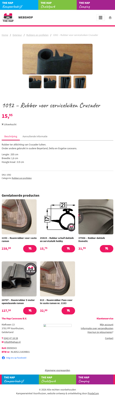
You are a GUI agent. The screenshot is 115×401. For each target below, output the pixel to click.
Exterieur (17, 35)
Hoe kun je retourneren (100, 332)
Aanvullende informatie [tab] (35, 136)
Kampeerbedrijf (12, 5)
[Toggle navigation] (100, 17)
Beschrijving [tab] (10, 136)
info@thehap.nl (12, 342)
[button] (30, 249)
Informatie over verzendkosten (97, 328)
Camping (84, 5)
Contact (109, 338)
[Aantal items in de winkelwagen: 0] (110, 17)
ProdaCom (93, 393)
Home (5, 35)
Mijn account (106, 324)
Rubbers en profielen (37, 35)
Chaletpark (48, 5)
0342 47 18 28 (11, 338)
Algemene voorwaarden (57, 370)
